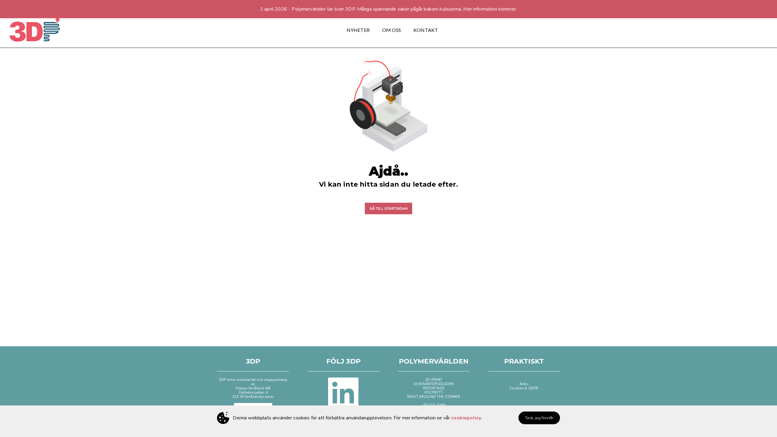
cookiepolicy (466, 418)
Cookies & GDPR (523, 388)
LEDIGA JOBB (434, 405)
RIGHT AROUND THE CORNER (433, 396)
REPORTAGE (434, 388)
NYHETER (358, 30)
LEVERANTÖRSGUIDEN (433, 383)
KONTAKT (425, 30)
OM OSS (391, 30)
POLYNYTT (434, 392)
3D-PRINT (433, 379)
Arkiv (524, 383)
